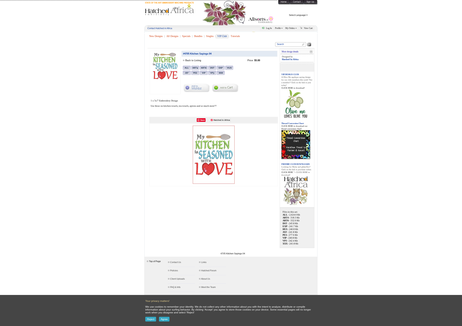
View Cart (308, 28)
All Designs (172, 36)
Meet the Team (208, 287)
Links (203, 262)
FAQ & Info (175, 287)
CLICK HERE (287, 172)
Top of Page (155, 261)
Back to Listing (193, 60)
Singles (209, 36)
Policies (174, 270)
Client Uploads (177, 279)
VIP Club (222, 36)
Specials (186, 36)
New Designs (156, 36)
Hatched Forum (208, 270)
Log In (269, 28)
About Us (205, 279)
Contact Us (175, 262)
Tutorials (235, 36)
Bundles (198, 36)
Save (202, 120)
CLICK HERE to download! (293, 88)
